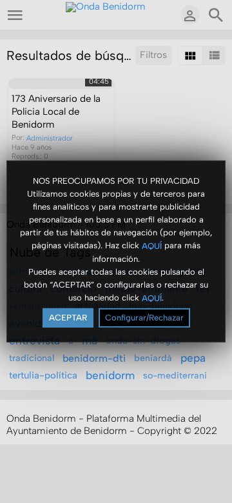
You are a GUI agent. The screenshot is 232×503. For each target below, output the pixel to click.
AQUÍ (152, 245)
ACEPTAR (68, 317)
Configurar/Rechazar (144, 317)
